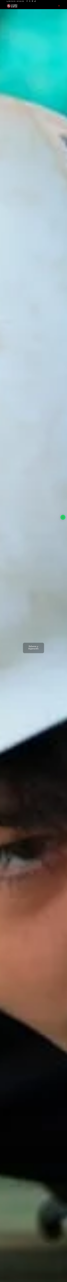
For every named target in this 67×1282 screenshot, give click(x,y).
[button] (62, 517)
